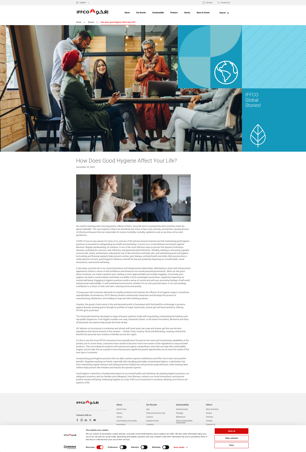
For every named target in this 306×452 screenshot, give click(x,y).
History (119, 413)
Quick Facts (121, 409)
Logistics (150, 424)
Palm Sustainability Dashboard (184, 422)
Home (78, 22)
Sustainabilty (182, 404)
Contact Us (225, 2)
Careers (209, 2)
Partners (174, 13)
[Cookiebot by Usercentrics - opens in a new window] (70, 447)
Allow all (231, 431)
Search (222, 13)
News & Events (203, 13)
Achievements (182, 409)
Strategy (179, 413)
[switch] (123, 447)
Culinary (149, 417)
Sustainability (158, 13)
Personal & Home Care (155, 413)
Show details (179, 447)
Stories (187, 13)
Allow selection (231, 438)
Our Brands (141, 13)
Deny (231, 445)
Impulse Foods (152, 421)
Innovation (120, 424)
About (127, 13)
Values (119, 417)
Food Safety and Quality (126, 421)
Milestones (180, 417)
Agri (148, 409)
